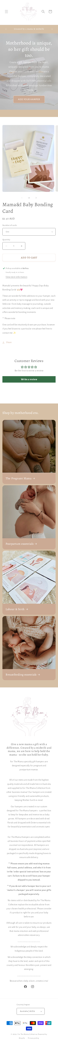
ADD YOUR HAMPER (29, 99)
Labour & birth (15, 609)
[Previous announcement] (6, 29)
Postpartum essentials (20, 544)
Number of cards (9, 225)
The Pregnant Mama (19, 478)
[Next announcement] (52, 29)
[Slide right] (36, 197)
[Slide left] (21, 197)
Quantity (6, 240)
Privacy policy (33, 1038)
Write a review (29, 379)
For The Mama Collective (28, 1034)
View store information (16, 277)
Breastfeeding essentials (21, 674)
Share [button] (9, 342)
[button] (6, 11)
